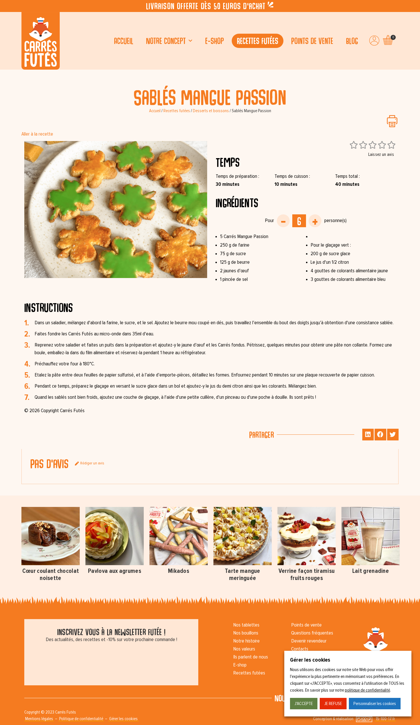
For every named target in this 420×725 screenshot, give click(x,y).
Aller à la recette (37, 134)
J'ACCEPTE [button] (304, 703)
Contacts (299, 649)
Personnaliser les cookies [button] (374, 703)
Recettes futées (257, 40)
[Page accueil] (40, 41)
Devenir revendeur (309, 641)
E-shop (214, 40)
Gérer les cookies (123, 719)
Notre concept (166, 40)
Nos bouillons (245, 633)
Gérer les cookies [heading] (310, 659)
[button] (368, 434)
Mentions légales (39, 719)
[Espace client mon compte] (374, 40)
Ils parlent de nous (250, 657)
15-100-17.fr (385, 719)
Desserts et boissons (211, 111)
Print (392, 121)
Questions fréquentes (312, 633)
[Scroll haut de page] (5, 75)
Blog (352, 40)
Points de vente (312, 40)
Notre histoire (246, 641)
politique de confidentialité (367, 690)
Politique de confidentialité (81, 719)
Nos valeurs (244, 649)
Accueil (123, 40)
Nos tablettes (246, 625)
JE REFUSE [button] (333, 703)
